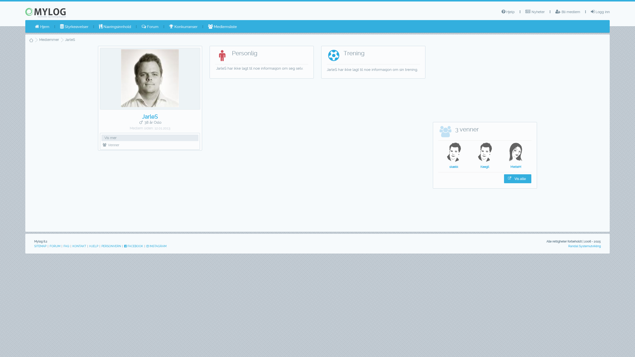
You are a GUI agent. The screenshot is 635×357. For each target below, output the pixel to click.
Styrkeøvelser (76, 27)
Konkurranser (185, 27)
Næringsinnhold (116, 27)
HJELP (93, 246)
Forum (152, 27)
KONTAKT (79, 246)
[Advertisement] (150, 190)
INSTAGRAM (157, 246)
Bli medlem (570, 12)
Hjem (44, 27)
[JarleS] (150, 106)
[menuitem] (42, 26)
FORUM (55, 246)
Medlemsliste (225, 27)
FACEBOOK (135, 246)
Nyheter (538, 12)
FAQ (66, 246)
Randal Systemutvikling (584, 246)
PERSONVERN (111, 246)
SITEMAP (40, 246)
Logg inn (602, 12)
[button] (517, 178)
